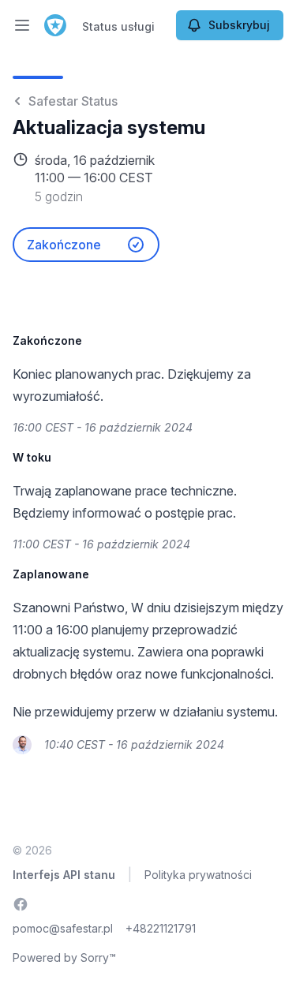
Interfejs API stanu (64, 874)
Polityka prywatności (198, 874)
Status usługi (118, 26)
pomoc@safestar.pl (63, 928)
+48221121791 (161, 928)
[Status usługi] (55, 25)
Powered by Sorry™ (64, 957)
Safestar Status (73, 101)
